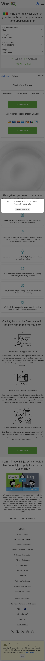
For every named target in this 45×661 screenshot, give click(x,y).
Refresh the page (22, 209)
